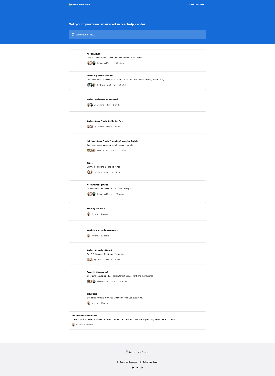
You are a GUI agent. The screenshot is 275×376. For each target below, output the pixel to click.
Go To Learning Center (149, 362)
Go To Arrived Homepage (127, 362)
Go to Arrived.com (197, 5)
